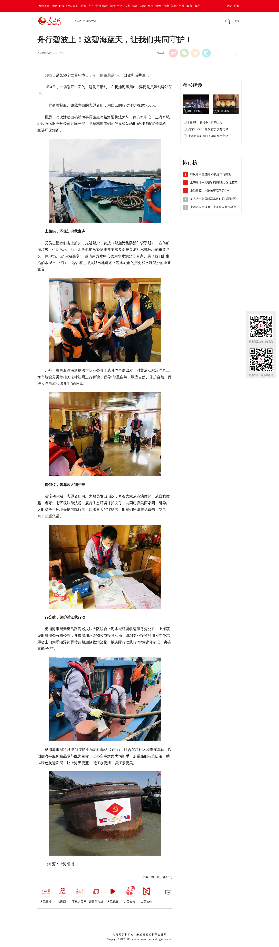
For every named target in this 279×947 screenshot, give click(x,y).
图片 (181, 6)
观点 (127, 6)
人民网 (77, 20)
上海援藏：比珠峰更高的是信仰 (210, 190)
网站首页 (44, 6)
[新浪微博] (173, 53)
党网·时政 (58, 6)
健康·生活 (116, 6)
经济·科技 (72, 6)
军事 (150, 6)
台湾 (166, 6)
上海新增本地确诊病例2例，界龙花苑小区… (218, 182)
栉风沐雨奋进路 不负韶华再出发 (210, 174)
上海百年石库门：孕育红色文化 (208, 136)
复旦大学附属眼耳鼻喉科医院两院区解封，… (218, 198)
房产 (197, 6)
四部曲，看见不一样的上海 (205, 122)
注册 (237, 6)
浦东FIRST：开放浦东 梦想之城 (208, 129)
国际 (143, 6)
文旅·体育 (101, 6)
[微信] (184, 53)
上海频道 (91, 20)
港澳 (158, 6)
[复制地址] (206, 53)
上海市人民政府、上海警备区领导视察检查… (218, 207)
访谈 (135, 6)
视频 (174, 6)
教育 (189, 6)
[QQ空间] (195, 53)
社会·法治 (87, 6)
